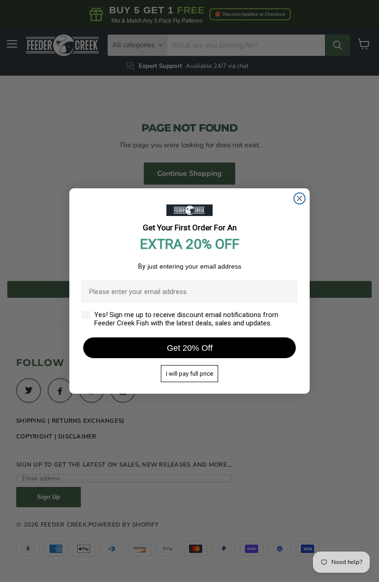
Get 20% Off (190, 348)
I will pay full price (189, 373)
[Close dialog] (299, 198)
